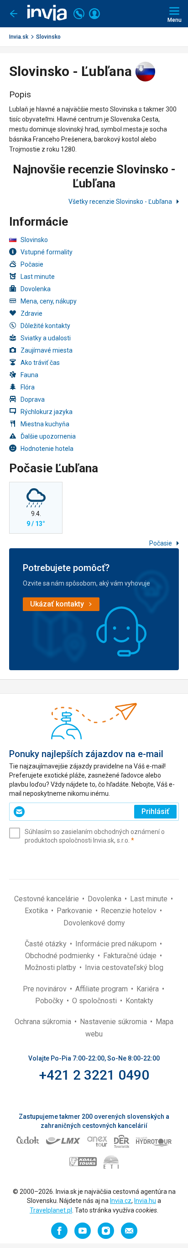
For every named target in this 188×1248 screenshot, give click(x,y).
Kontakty (139, 1000)
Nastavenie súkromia (114, 1021)
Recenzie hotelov (129, 910)
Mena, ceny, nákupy (49, 301)
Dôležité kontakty (45, 325)
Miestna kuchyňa (45, 424)
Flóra (28, 387)
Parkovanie (75, 910)
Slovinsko (48, 37)
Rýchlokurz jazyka (47, 411)
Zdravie (31, 313)
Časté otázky (46, 944)
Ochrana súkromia (44, 1021)
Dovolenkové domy (94, 923)
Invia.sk (18, 37)
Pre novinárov (45, 989)
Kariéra (148, 989)
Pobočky (50, 1000)
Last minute (38, 276)
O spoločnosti (95, 1000)
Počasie (32, 264)
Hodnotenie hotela (47, 448)
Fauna (29, 375)
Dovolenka (36, 289)
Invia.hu (145, 1200)
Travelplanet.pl (51, 1210)
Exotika (37, 910)
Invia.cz (120, 1200)
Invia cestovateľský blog (124, 967)
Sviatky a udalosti (46, 338)
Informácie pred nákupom (116, 944)
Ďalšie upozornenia (48, 436)
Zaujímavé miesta (47, 350)
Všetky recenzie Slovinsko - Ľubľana (120, 201)
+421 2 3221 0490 (94, 1075)
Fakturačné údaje (130, 955)
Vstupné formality (47, 252)
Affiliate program (102, 989)
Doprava (33, 399)
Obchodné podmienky (60, 955)
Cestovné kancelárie (47, 898)
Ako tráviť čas (40, 362)
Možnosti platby (51, 967)
